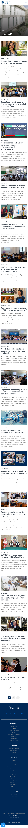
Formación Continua (14, 750)
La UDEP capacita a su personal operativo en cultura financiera (13, 187)
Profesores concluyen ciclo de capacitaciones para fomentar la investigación (13, 514)
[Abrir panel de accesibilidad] (3, 824)
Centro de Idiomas (14, 768)
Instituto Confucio (14, 776)
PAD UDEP (14, 752)
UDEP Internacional (14, 783)
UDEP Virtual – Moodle (14, 805)
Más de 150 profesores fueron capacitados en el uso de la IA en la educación (13, 351)
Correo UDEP (14, 795)
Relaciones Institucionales (14, 781)
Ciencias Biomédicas (14, 770)
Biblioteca (14, 760)
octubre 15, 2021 (5, 552)
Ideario (14, 728)
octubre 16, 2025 (5, 99)
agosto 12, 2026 (5, 58)
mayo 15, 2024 (4, 222)
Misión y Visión (14, 726)
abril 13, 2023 (4, 428)
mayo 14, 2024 (4, 264)
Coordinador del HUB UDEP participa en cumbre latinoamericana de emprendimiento (12, 146)
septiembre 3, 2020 (5, 634)
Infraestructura (14, 736)
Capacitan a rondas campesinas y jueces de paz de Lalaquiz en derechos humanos (14, 392)
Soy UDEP (14, 732)
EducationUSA (14, 772)
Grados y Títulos (14, 774)
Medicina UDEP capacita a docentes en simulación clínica (12, 431)
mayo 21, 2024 (4, 183)
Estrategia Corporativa (14, 730)
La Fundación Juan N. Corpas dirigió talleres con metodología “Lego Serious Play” (13, 226)
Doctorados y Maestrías (14, 748)
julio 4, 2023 (4, 387)
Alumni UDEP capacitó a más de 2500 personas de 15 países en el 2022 (14, 473)
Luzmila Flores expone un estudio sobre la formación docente (14, 62)
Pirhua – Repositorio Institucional (14, 799)
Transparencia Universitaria (14, 734)
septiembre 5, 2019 (5, 675)
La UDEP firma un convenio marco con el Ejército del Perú (12, 556)
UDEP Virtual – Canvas (14, 807)
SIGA (14, 801)
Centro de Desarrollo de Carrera (14, 766)
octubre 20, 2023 (5, 346)
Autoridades (14, 738)
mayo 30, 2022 (4, 509)
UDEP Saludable (14, 785)
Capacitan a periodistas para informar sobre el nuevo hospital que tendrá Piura (13, 104)
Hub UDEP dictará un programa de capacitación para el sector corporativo (13, 598)
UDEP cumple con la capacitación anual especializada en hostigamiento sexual (14, 269)
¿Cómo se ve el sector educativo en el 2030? (13, 678)
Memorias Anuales (14, 740)
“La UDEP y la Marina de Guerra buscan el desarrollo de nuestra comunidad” (13, 638)
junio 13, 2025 (4, 140)
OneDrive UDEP (14, 797)
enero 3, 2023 (4, 468)
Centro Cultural (14, 764)
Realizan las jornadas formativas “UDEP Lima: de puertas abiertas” (14, 309)
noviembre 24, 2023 (5, 305)
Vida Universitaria (14, 787)
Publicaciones (14, 778)
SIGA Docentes (14, 803)
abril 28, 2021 (4, 593)
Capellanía (14, 762)
